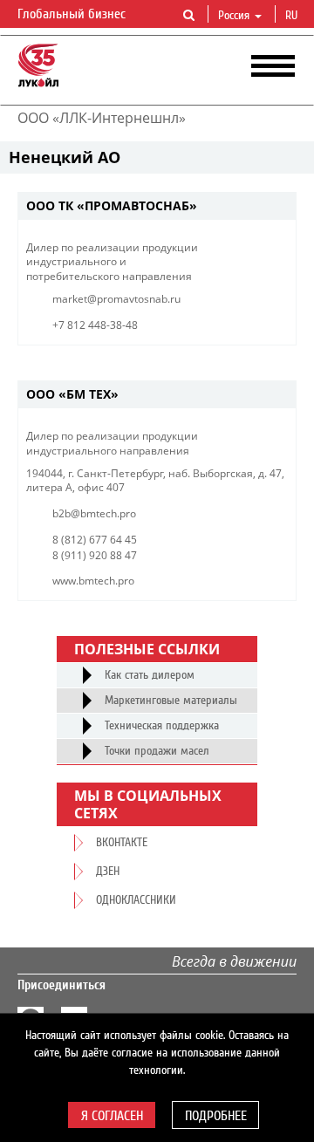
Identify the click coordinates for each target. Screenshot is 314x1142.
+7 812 (68, 325)
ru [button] (293, 16)
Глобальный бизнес (73, 14)
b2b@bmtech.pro (94, 513)
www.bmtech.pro (93, 580)
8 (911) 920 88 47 (94, 555)
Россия (233, 16)
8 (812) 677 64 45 (94, 539)
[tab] (157, 206)
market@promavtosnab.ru (116, 298)
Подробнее (216, 1116)
